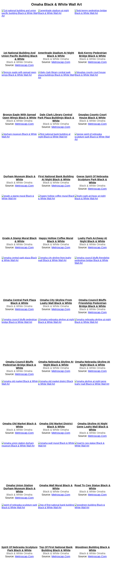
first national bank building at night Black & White (56, 178)
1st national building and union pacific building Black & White (19, 55)
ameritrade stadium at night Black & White (56, 54)
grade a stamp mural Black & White (19, 240)
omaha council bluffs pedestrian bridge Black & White (19, 364)
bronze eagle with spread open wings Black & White (19, 116)
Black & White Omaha (19, 62)
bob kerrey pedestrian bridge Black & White (92, 54)
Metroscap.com (24, 65)
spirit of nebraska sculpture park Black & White (19, 549)
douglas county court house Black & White (92, 116)
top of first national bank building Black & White (56, 549)
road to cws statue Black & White (92, 487)
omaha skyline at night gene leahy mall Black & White (92, 426)
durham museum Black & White (19, 178)
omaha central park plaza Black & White (19, 302)
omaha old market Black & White (19, 425)
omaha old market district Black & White (56, 425)
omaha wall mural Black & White (56, 487)
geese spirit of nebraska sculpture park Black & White (92, 179)
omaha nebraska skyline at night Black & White (55, 363)
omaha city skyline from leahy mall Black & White (56, 302)
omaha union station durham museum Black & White (19, 488)
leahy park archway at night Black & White (92, 240)
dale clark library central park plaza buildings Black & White (56, 117)
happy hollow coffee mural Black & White (56, 240)
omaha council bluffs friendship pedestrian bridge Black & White (92, 303)
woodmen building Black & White (92, 549)
